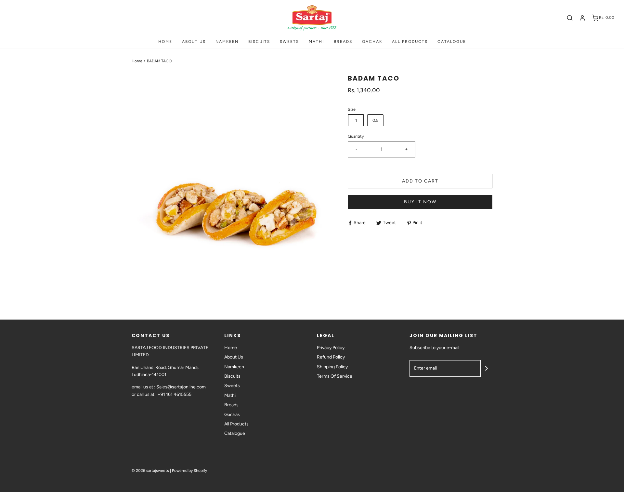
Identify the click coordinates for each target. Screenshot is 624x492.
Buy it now (420, 202)
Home (165, 41)
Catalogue (451, 41)
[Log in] (582, 18)
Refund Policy (331, 357)
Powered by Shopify (189, 470)
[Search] (570, 18)
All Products (410, 41)
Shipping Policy (332, 367)
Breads (343, 41)
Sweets (289, 41)
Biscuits (259, 41)
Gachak (372, 41)
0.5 (375, 120)
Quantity (356, 136)
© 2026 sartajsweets (150, 470)
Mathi (316, 41)
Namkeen (227, 41)
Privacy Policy (330, 347)
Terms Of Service (334, 376)
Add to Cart (420, 181)
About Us (194, 41)
